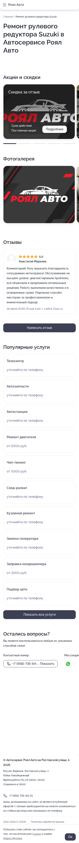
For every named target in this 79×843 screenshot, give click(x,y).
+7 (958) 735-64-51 (21, 795)
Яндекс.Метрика (12, 838)
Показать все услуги (39, 614)
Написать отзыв (39, 328)
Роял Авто (16, 5)
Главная (8, 16)
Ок (70, 837)
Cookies (36, 834)
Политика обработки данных (47, 821)
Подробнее (54, 129)
